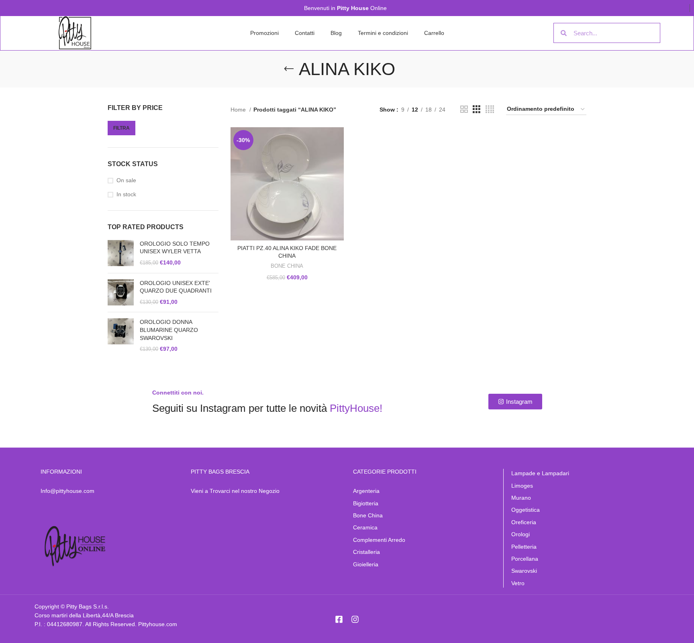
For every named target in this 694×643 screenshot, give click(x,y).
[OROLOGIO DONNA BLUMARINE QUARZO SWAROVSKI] (121, 335)
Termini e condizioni (383, 33)
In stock (126, 194)
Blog (336, 33)
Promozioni (264, 33)
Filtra (121, 128)
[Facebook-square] (339, 619)
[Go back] (289, 69)
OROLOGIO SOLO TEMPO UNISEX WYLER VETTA (175, 247)
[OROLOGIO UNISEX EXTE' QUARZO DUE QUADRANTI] (121, 292)
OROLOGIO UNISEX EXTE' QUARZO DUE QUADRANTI (176, 287)
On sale (126, 180)
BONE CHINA (287, 266)
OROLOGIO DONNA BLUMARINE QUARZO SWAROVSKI (169, 330)
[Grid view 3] (476, 109)
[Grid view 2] (464, 109)
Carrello (434, 33)
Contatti (304, 33)
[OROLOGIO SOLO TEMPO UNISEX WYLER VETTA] (121, 253)
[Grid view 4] (490, 109)
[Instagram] (355, 619)
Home (239, 109)
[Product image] (287, 183)
